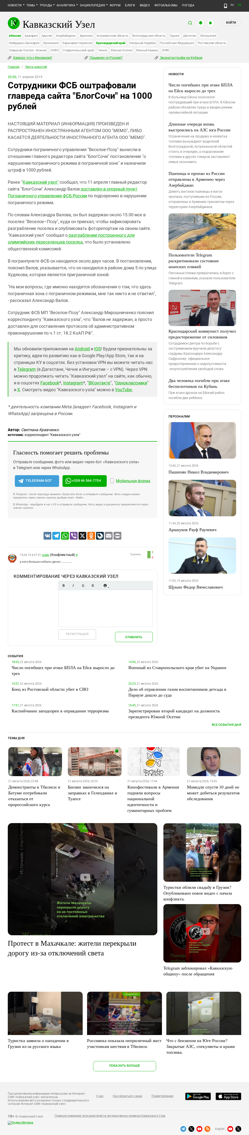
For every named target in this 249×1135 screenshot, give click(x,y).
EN (239, 5)
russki (45, 555)
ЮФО (165, 50)
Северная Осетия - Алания (27, 50)
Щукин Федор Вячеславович (196, 587)
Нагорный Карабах (142, 43)
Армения (86, 35)
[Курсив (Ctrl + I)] (73, 585)
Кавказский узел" (41, 182)
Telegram (26, 369)
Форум (115, 5)
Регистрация (77, 634)
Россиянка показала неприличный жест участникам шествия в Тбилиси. (124, 1043)
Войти (231, 22)
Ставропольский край (78, 50)
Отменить (133, 637)
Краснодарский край (110, 43)
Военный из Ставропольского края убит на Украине (177, 667)
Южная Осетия (121, 50)
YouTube (123, 389)
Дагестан (189, 35)
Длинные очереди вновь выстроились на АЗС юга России (200, 127)
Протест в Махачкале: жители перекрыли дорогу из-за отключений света (72, 947)
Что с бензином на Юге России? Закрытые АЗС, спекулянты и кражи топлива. (200, 1046)
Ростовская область (212, 43)
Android (82, 348)
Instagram (73, 382)
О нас (100, 1096)
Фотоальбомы (166, 5)
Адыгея (47, 35)
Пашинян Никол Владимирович (199, 472)
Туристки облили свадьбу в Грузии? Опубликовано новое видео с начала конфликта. (197, 893)
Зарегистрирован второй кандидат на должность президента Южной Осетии (174, 713)
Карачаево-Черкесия (77, 43)
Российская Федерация (177, 43)
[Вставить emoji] (105, 585)
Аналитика (66, 5)
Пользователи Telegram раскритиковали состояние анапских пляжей (194, 260)
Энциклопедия (92, 5)
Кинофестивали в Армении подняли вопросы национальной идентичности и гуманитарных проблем (153, 798)
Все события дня (226, 724)
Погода (188, 5)
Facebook (49, 382)
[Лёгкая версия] (225, 6)
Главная (13, 67)
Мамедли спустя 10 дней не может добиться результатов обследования (213, 792)
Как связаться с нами (127, 1096)
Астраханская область (112, 35)
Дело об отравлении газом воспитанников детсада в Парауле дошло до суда (177, 692)
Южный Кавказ (147, 50)
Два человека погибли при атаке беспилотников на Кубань (199, 383)
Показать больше (124, 1065)
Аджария (31, 35)
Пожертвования (162, 1096)
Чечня (102, 50)
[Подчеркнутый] (83, 585)
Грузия (174, 35)
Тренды (46, 5)
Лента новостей (36, 67)
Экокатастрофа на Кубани (180, 58)
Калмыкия (51, 43)
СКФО (54, 50)
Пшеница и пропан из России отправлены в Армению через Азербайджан (197, 179)
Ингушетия (208, 35)
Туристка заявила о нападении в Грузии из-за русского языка (38, 1043)
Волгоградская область (149, 35)
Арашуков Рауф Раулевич (192, 529)
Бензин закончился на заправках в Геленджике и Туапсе (92, 792)
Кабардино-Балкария (24, 43)
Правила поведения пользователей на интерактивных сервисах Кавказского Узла (109, 1115)
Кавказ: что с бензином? (32, 58)
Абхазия (15, 35)
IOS (97, 348)
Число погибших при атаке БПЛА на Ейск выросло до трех (201, 87)
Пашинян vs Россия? (106, 58)
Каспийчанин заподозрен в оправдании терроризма (60, 711)
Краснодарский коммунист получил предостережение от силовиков (202, 334)
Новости (15, 5)
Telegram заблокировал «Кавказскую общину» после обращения (197, 971)
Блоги (130, 5)
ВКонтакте (99, 382)
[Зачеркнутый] (93, 585)
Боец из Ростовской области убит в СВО (50, 689)
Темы (31, 5)
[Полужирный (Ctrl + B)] (63, 585)
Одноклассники (131, 382)
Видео (145, 5)
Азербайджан (66, 35)
